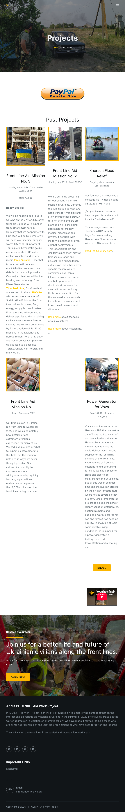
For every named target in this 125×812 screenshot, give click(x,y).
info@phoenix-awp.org (29, 791)
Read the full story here (98, 250)
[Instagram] (17, 749)
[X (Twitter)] (9, 749)
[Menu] (117, 5)
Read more (54, 316)
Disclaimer (12, 768)
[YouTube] (33, 749)
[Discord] (25, 749)
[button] (102, 567)
